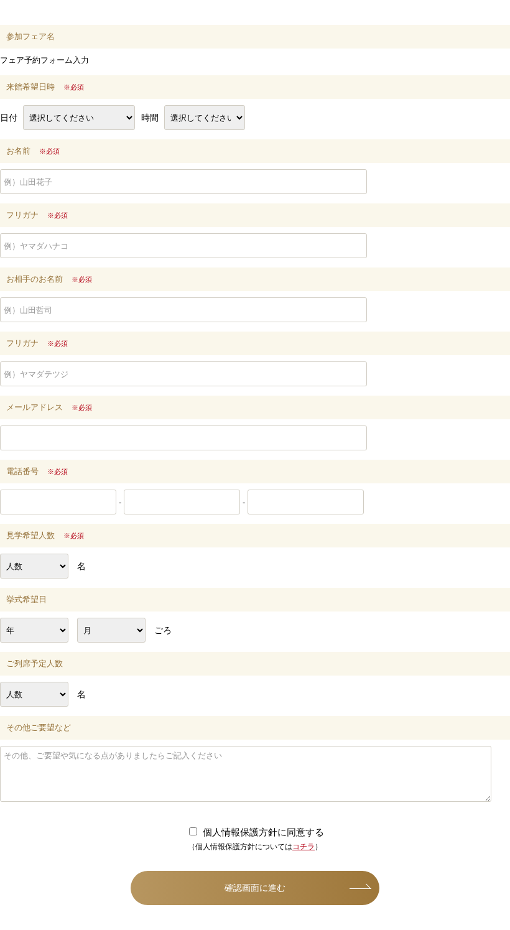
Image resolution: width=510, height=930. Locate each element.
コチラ (303, 846)
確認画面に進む (255, 888)
